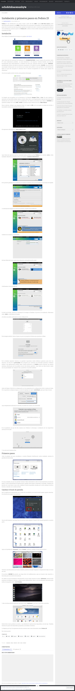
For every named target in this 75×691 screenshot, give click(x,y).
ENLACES (51, 1)
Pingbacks (17, 649)
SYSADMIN (3, 1)
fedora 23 (15, 642)
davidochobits (7, 21)
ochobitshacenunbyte (14, 7)
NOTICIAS (17, 1)
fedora (12, 642)
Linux (21, 642)
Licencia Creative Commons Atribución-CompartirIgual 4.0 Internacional (64, 140)
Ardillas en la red (61, 61)
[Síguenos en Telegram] (70, 12)
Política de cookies (28, 689)
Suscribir (60, 90)
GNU (18, 642)
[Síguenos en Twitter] (68, 12)
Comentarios (7, 649)
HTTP (22, 1)
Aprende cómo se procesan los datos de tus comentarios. (35, 683)
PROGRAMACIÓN (43, 1)
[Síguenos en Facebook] (67, 12)
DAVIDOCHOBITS (59, 1)
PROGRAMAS (11, 1)
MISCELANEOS (29, 1)
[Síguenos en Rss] (72, 12)
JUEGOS (36, 1)
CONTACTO (66, 1)
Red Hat (24, 642)
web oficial (29, 36)
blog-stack (8, 642)
